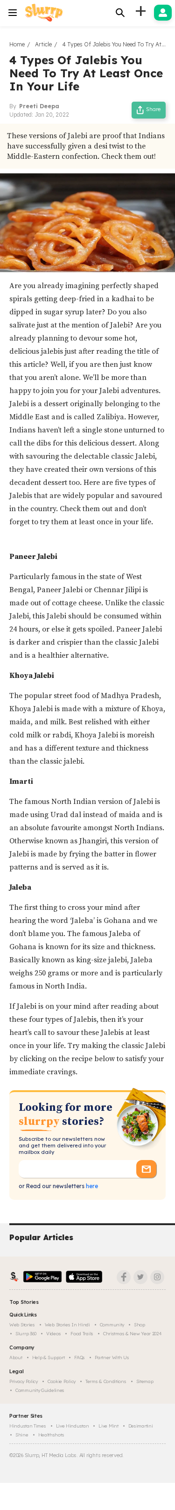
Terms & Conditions (105, 1381)
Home (17, 44)
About (15, 1357)
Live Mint (108, 1426)
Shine (21, 1435)
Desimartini (140, 1426)
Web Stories (22, 1325)
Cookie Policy (62, 1381)
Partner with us (112, 1357)
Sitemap (145, 1381)
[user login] (163, 13)
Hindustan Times (27, 1426)
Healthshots (51, 1435)
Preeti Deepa (39, 106)
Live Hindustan (72, 1426)
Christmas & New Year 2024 (132, 1334)
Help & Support (48, 1357)
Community (112, 1325)
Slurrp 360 (25, 1334)
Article (43, 44)
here (91, 1186)
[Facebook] (124, 1277)
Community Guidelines (39, 1390)
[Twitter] (140, 1277)
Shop (139, 1325)
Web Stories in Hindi (67, 1325)
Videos (53, 1334)
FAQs (79, 1357)
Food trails (81, 1334)
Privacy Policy (23, 1381)
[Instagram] (157, 1277)
